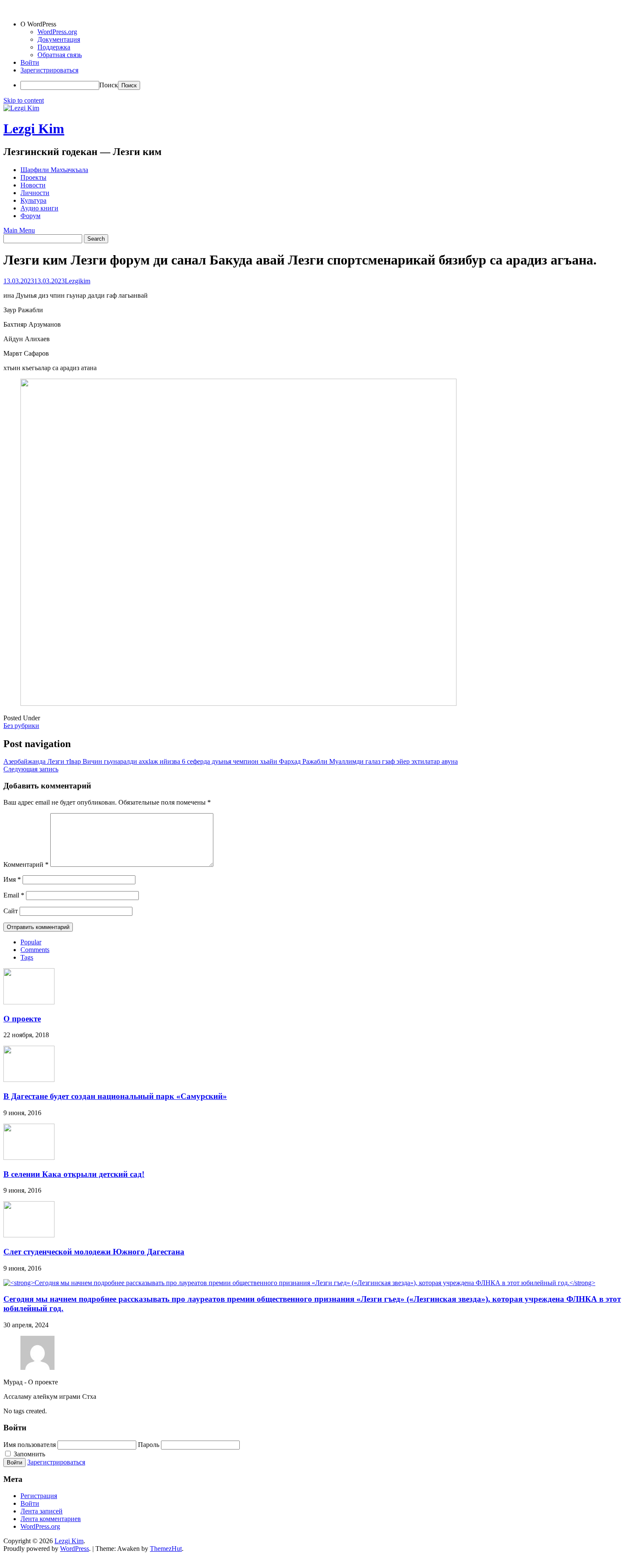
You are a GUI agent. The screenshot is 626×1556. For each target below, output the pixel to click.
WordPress (74, 1548)
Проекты (33, 177)
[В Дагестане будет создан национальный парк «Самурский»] (29, 1079)
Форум (30, 215)
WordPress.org (57, 31)
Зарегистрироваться (49, 70)
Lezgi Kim (33, 128)
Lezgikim (77, 281)
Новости (33, 185)
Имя (12, 879)
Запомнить (28, 1454)
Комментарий (26, 864)
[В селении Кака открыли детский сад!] (29, 1157)
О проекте (22, 1018)
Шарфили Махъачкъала (54, 169)
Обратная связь (59, 54)
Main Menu (19, 230)
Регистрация (38, 1495)
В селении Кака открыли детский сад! (73, 1174)
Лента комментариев (50, 1518)
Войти (29, 62)
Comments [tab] (34, 949)
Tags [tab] (26, 957)
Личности (34, 192)
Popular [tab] (30, 942)
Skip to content (23, 100)
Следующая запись (30, 769)
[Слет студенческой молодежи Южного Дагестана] (29, 1235)
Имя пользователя (29, 1444)
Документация (58, 39)
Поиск (108, 85)
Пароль (148, 1444)
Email (13, 895)
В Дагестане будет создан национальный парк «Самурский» (115, 1096)
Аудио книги (39, 208)
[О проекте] (29, 1002)
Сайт (10, 911)
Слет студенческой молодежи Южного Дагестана (93, 1251)
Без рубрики (21, 725)
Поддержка (53, 47)
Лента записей (41, 1511)
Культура (33, 200)
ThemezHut (166, 1548)
